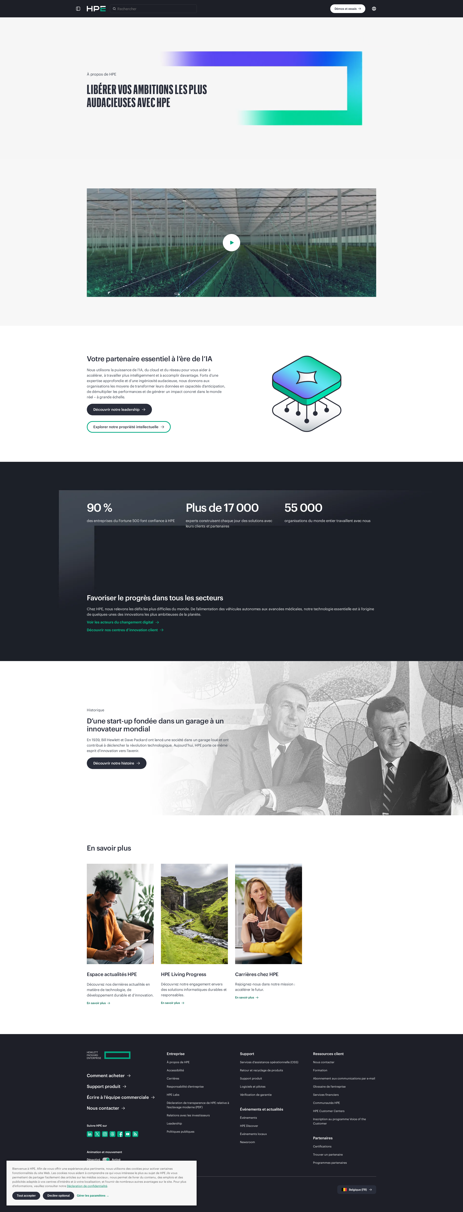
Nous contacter (323, 1062)
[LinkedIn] (90, 1134)
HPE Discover (249, 1126)
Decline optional (58, 1195)
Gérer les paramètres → (93, 1195)
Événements (248, 1117)
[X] (97, 1134)
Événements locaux (253, 1134)
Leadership (174, 1123)
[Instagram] (105, 1134)
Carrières (173, 1078)
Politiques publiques (180, 1131)
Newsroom (247, 1142)
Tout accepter (26, 1195)
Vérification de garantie (256, 1094)
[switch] (104, 1159)
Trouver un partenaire (328, 1154)
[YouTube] (128, 1134)
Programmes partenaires (330, 1162)
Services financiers (326, 1094)
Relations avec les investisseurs (188, 1115)
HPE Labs (173, 1094)
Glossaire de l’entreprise (329, 1086)
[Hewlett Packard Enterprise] (96, 8)
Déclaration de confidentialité (87, 1186)
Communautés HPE (326, 1103)
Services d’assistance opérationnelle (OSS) (269, 1062)
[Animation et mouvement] (106, 1160)
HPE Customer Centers (329, 1111)
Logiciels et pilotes (253, 1086)
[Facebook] (120, 1134)
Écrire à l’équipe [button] (118, 1097)
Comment (106, 1075)
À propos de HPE (178, 1062)
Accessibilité (175, 1070)
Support (103, 1086)
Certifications (322, 1146)
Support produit (251, 1078)
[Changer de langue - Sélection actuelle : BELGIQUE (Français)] (374, 8)
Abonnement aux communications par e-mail (344, 1078)
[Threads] (112, 1134)
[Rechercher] (114, 9)
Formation (320, 1070)
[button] (78, 8)
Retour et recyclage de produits (261, 1070)
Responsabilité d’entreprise (185, 1086)
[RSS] (135, 1134)
